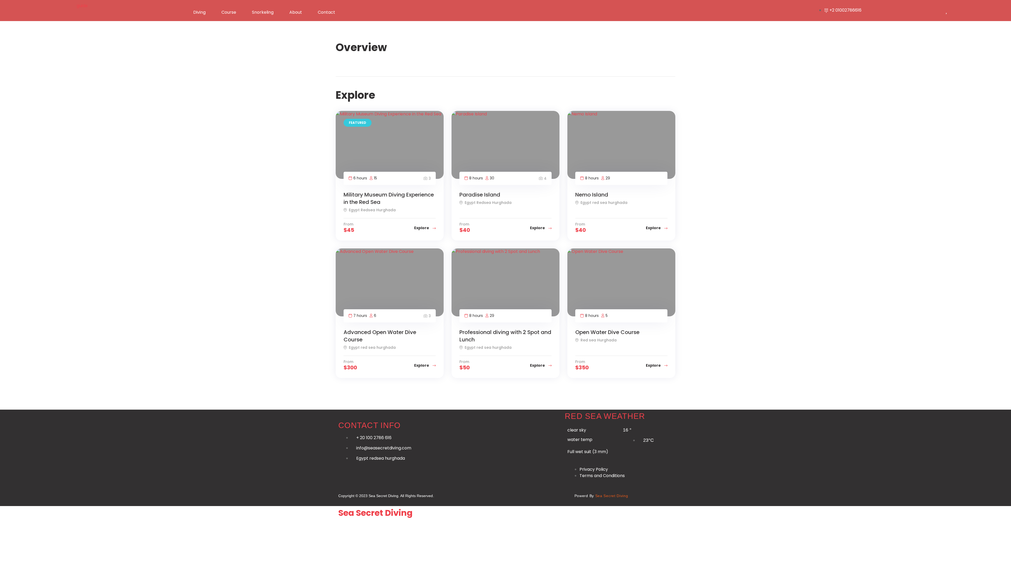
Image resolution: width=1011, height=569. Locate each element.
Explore (422, 227)
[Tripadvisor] (560, 495)
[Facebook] (486, 495)
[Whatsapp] (467, 495)
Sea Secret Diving (375, 513)
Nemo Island (591, 194)
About (295, 12)
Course (228, 12)
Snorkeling (263, 12)
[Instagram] (504, 495)
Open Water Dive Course (607, 332)
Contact (326, 12)
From (348, 224)
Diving (199, 12)
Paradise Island (479, 194)
